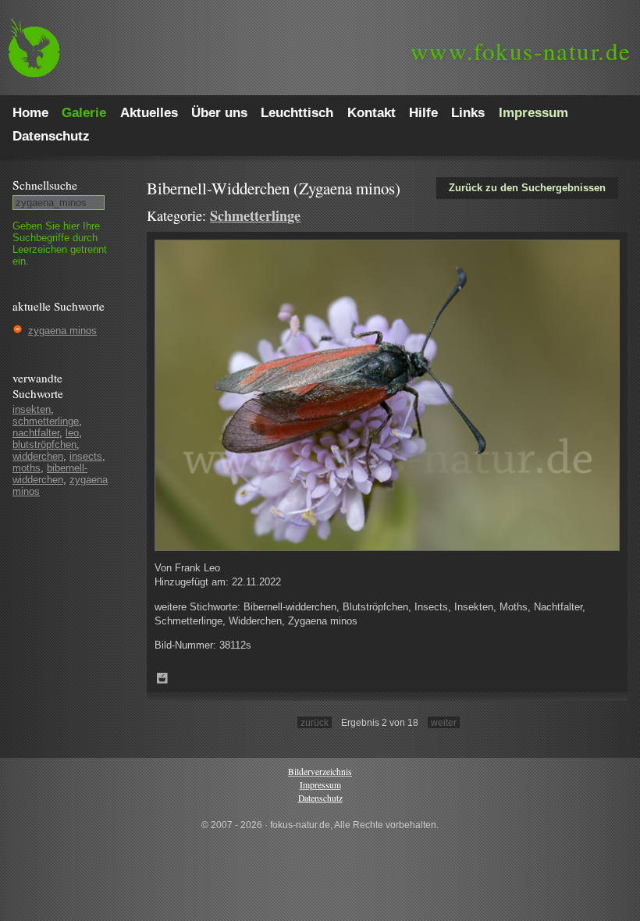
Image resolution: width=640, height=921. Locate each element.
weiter (444, 722)
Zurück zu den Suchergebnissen (527, 188)
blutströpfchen (44, 444)
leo (72, 433)
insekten (31, 409)
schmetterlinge (45, 421)
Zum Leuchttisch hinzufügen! (162, 678)
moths (26, 468)
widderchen (37, 456)
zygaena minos (62, 330)
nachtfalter (35, 433)
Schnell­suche (44, 185)
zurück (314, 722)
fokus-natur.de (521, 50)
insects (85, 456)
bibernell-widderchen (49, 473)
